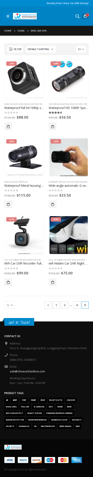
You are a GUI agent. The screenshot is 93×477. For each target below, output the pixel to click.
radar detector (15, 420)
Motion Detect (14, 413)
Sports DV (23, 181)
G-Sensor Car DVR (57, 181)
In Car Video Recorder (78, 181)
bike (43, 400)
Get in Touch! (19, 322)
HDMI (60, 406)
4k (7, 400)
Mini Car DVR (11, 104)
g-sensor (39, 406)
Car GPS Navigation (59, 104)
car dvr (71, 400)
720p (24, 400)
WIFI (78, 426)
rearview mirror (37, 420)
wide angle (65, 426)
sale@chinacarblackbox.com (27, 371)
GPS (51, 406)
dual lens (11, 406)
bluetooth (55, 400)
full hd (25, 406)
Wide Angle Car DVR (28, 104)
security (77, 420)
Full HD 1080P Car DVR (15, 259)
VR (35, 426)
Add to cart (8, 126)
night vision (34, 413)
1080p (33, 400)
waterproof (48, 426)
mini (69, 406)
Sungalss (24, 426)
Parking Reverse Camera (59, 413)
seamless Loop (59, 420)
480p (15, 400)
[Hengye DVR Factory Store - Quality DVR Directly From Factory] (25, 16)
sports (10, 426)
